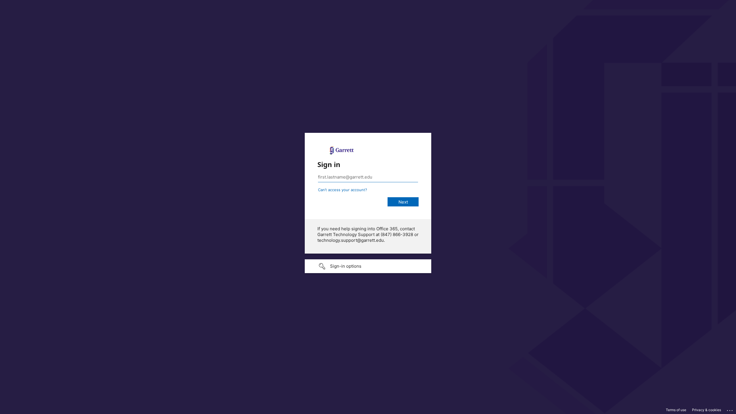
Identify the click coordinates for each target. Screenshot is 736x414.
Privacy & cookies (706, 410)
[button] (368, 266)
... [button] (730, 409)
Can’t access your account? (342, 189)
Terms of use (676, 410)
